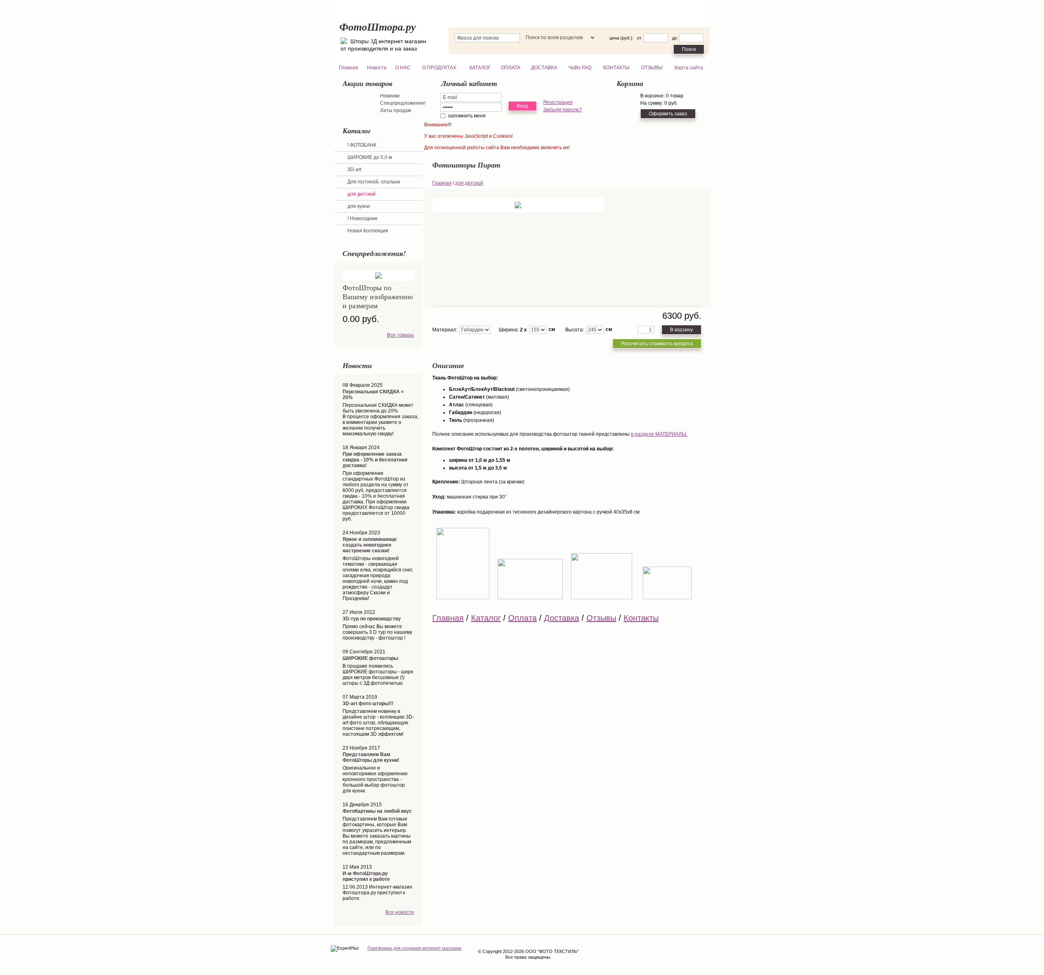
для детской (361, 194)
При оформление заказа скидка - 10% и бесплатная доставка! (375, 459)
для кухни (358, 206)
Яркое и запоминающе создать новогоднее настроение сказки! (370, 545)
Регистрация (558, 102)
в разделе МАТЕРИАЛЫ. (659, 434)
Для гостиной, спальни (373, 182)
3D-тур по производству (372, 619)
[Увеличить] (656, 328)
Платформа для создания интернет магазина (414, 948)
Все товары (400, 335)
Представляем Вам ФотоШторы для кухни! (371, 757)
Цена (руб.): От (625, 37)
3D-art (354, 169)
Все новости (399, 912)
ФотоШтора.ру (377, 26)
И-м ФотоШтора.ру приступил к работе (366, 876)
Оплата (522, 617)
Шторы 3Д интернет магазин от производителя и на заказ (383, 44)
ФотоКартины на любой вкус (377, 811)
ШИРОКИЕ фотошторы (370, 658)
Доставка (561, 617)
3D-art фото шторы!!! (368, 703)
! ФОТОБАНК (361, 145)
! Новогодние (362, 218)
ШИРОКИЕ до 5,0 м (369, 157)
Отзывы (601, 617)
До (674, 37)
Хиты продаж (395, 110)
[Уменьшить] (656, 332)
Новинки (390, 96)
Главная (441, 183)
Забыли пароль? (562, 109)
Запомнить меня (467, 116)
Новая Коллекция (367, 231)
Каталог (486, 617)
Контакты (641, 617)
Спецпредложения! (402, 103)
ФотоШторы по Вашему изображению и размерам (378, 296)
